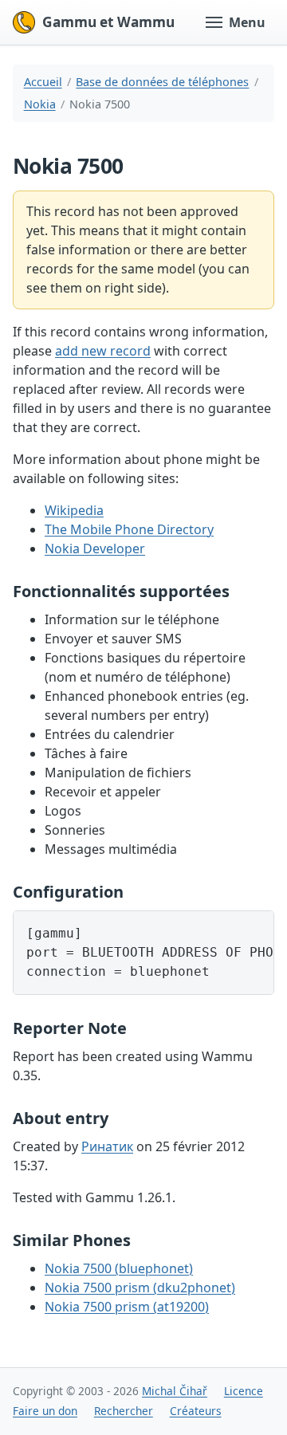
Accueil (43, 81)
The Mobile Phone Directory (129, 529)
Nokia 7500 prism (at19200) (127, 1306)
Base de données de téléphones (162, 81)
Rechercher (123, 1410)
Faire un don (45, 1410)
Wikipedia (74, 510)
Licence (243, 1390)
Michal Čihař (174, 1390)
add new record (103, 351)
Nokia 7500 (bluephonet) (119, 1268)
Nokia (40, 104)
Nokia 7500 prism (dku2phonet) (140, 1287)
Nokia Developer (95, 548)
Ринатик (107, 1146)
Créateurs (196, 1410)
